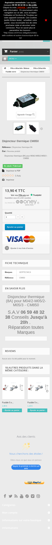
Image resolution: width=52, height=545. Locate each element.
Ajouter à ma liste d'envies (21, 248)
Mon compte (9, 512)
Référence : (7, 147)
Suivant (41, 128)
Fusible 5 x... (8, 402)
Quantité (8, 213)
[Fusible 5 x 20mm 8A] (13, 388)
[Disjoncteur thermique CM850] (19, 128)
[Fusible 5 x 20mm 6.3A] (38, 388)
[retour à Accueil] (5, 68)
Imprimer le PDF (13, 171)
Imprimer (10, 180)
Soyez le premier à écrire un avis (26, 467)
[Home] (5, 58)
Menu (11, 59)
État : (4, 151)
